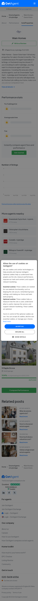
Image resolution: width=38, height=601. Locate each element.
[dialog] (19, 300)
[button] (19, 337)
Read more (7, 321)
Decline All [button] (19, 332)
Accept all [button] (20, 326)
